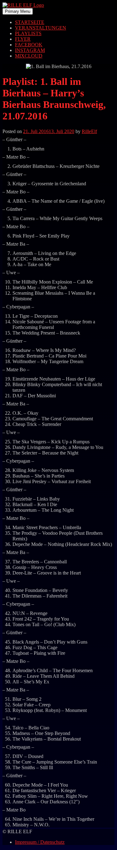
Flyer (23, 39)
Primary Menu (17, 11)
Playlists (28, 33)
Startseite (29, 22)
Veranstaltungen (40, 27)
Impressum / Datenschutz (40, 842)
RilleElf (89, 131)
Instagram (30, 50)
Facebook (28, 44)
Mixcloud (28, 55)
